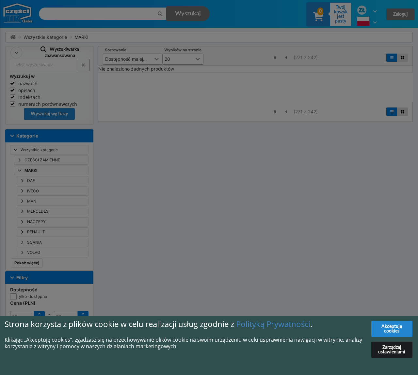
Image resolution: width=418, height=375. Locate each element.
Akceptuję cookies (391, 329)
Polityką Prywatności (273, 323)
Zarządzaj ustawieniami (391, 349)
